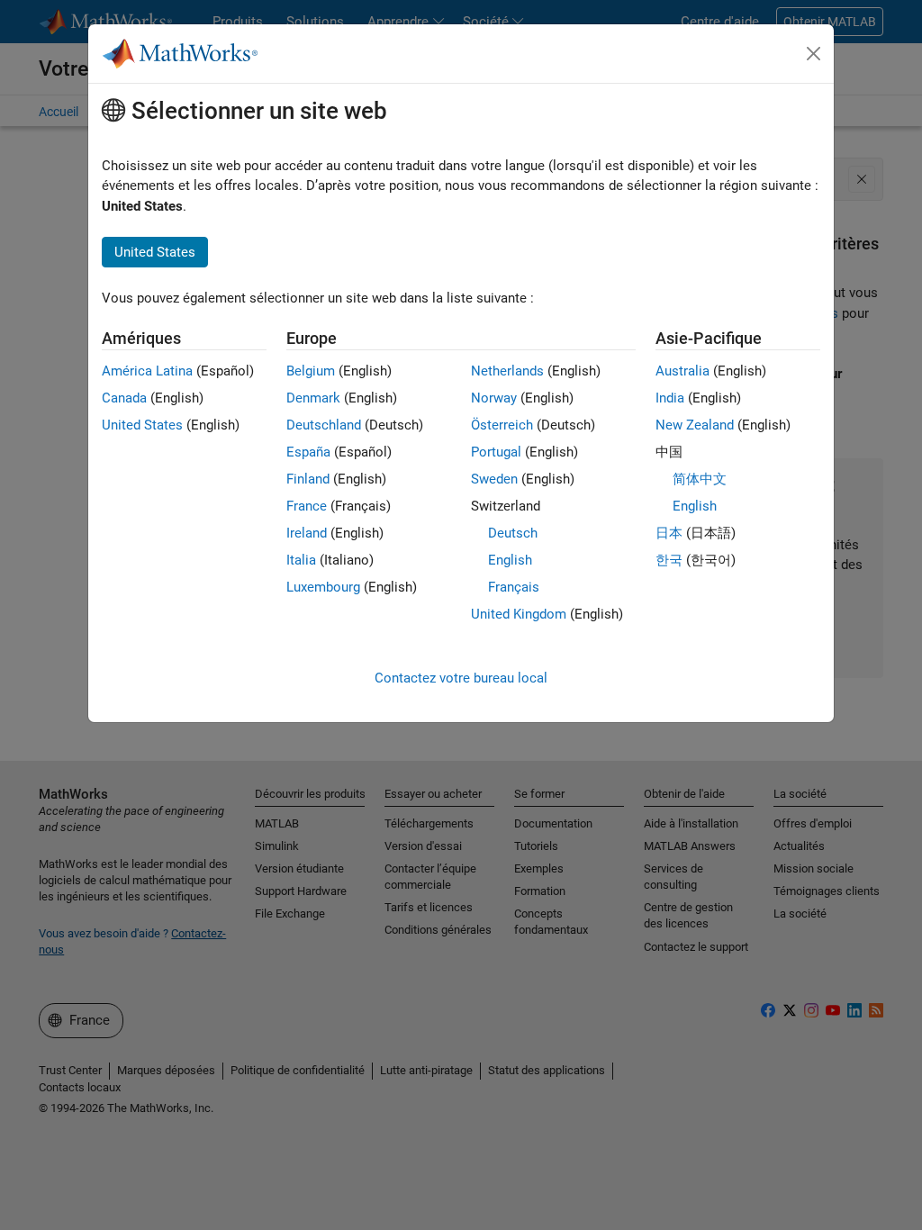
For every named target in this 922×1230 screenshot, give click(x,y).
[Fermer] (813, 54)
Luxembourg (323, 587)
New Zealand (694, 425)
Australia (682, 371)
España (308, 452)
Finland (308, 479)
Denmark (313, 398)
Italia (301, 560)
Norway (494, 398)
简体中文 (700, 479)
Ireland (306, 533)
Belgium (310, 371)
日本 (668, 533)
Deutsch (513, 533)
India (669, 398)
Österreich (502, 425)
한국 (668, 560)
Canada (124, 398)
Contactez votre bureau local (461, 678)
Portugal (496, 452)
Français (513, 587)
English (510, 560)
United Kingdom (518, 614)
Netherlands (507, 371)
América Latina (147, 371)
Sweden (494, 479)
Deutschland (323, 425)
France (306, 506)
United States (142, 425)
